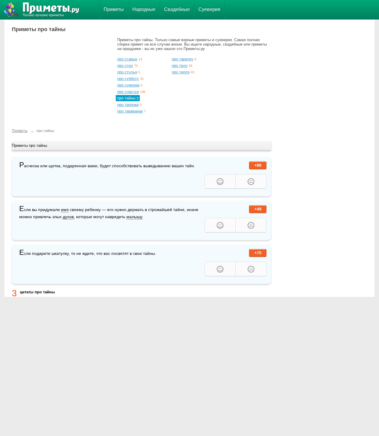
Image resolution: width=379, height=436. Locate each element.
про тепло (181, 72)
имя (65, 209)
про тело (179, 65)
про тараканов (130, 111)
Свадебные (177, 9)
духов (68, 216)
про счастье (128, 91)
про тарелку (182, 59)
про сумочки (128, 85)
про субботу (128, 78)
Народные (143, 9)
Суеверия (209, 9)
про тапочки (128, 104)
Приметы (114, 9)
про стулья (127, 72)
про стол (125, 65)
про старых (127, 59)
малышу (134, 216)
